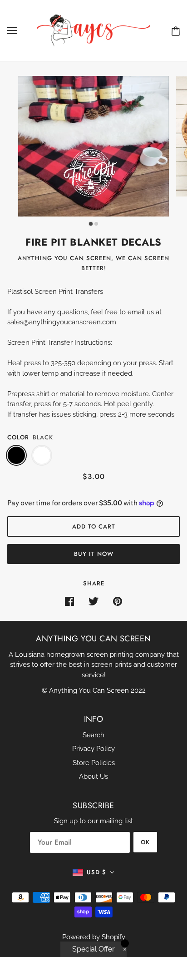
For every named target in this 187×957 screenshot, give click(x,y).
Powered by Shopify (93, 937)
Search (93, 735)
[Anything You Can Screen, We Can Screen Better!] (93, 30)
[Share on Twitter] (93, 601)
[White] (42, 455)
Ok (145, 842)
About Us (93, 776)
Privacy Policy (93, 749)
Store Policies (94, 763)
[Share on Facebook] (69, 601)
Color (18, 437)
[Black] (16, 455)
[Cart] (175, 30)
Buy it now (93, 553)
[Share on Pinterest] (117, 601)
